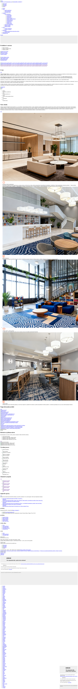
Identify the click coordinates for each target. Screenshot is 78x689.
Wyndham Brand (10, 20)
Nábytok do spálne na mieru (11, 550)
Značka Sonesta (9, 23)
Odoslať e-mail (2, 552)
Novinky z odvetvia (8, 29)
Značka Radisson (10, 19)
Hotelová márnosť (3, 550)
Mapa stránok (28, 549)
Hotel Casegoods (7, 14)
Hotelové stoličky (8, 25)
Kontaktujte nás (5, 33)
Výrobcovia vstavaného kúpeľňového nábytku (48, 550)
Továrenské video (8, 12)
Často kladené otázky (6, 32)
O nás (4, 9)
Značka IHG (9, 16)
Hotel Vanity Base (6, 521)
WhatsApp (2, 553)
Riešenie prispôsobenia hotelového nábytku (12, 31)
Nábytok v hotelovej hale (9, 24)
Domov (4, 8)
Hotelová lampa (5, 520)
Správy (4, 27)
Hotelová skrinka (7, 26)
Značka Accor (9, 22)
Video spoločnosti (8, 11)
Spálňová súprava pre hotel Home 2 (33, 550)
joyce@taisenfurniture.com (7, 1)
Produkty (4, 13)
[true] (39, 87)
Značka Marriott (9, 17)
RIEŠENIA (4, 30)
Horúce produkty (23, 549)
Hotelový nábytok (59, 550)
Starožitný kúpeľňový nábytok (22, 550)
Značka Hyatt (9, 21)
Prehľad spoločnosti (8, 10)
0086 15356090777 (19, 1)
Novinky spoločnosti (8, 28)
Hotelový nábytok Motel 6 (11, 18)
